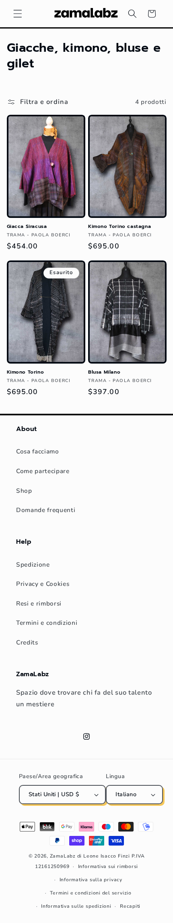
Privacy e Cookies (42, 583)
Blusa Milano (104, 372)
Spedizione (33, 564)
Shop (24, 490)
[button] (17, 13)
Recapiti (130, 906)
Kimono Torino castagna (119, 227)
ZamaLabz (63, 856)
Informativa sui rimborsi (108, 866)
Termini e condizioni (46, 622)
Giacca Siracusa (27, 227)
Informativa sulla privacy (91, 879)
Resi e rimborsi (39, 603)
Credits (27, 642)
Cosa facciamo (37, 451)
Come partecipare (43, 471)
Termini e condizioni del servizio (90, 893)
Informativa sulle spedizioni (76, 906)
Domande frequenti (45, 510)
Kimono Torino (25, 372)
